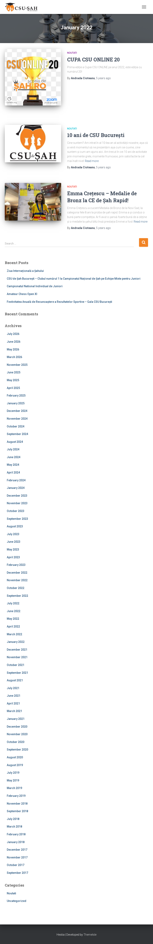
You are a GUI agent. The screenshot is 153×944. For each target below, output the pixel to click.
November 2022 (17, 580)
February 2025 (16, 395)
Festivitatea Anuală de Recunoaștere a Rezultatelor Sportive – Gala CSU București (59, 301)
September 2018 (17, 811)
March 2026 (14, 357)
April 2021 (13, 703)
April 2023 (13, 557)
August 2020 (15, 757)
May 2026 (13, 349)
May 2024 (13, 464)
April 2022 (13, 626)
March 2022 (14, 634)
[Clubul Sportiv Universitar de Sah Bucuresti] (23, 7)
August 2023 (15, 526)
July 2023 (13, 534)
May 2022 (13, 618)
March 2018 (14, 826)
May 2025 (13, 380)
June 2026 (13, 341)
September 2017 (17, 872)
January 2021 (16, 718)
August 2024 (15, 441)
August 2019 (15, 765)
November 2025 (17, 364)
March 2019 (14, 788)
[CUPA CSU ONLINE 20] (33, 77)
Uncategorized (16, 901)
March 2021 (14, 711)
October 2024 (15, 426)
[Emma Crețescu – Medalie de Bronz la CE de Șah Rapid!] (33, 201)
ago (103, 78)
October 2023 (15, 511)
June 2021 (13, 695)
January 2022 (16, 641)
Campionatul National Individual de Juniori (35, 286)
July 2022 (13, 603)
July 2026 (13, 333)
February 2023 (16, 564)
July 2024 (13, 449)
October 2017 (15, 865)
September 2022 (17, 595)
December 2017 (17, 849)
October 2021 (15, 665)
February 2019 (16, 795)
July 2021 (13, 688)
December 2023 (17, 495)
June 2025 (13, 372)
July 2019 (13, 772)
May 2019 (13, 780)
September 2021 (17, 672)
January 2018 (16, 842)
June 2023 (13, 541)
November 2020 (17, 734)
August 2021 (15, 680)
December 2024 (17, 410)
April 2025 (13, 388)
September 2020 (17, 749)
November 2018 (17, 803)
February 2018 (16, 834)
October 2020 (15, 742)
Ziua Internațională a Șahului (25, 270)
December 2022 (17, 572)
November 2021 (17, 657)
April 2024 (13, 472)
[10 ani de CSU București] (33, 143)
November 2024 (17, 418)
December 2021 (17, 649)
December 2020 (17, 726)
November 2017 (17, 857)
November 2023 (17, 503)
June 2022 (13, 611)
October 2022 (15, 588)
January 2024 (16, 487)
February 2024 (16, 480)
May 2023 (13, 549)
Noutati (72, 52)
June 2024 (13, 457)
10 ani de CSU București (96, 135)
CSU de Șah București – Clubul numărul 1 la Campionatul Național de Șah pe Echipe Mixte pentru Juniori (73, 278)
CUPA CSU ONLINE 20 (93, 59)
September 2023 (17, 518)
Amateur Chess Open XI (22, 294)
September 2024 (17, 434)
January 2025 (16, 403)
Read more (92, 161)
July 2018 (13, 819)
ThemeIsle (89, 934)
